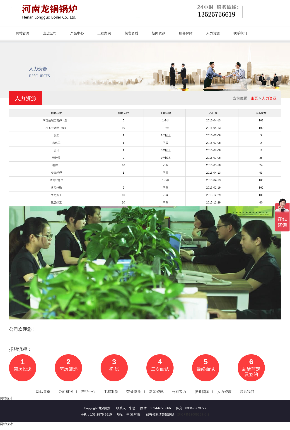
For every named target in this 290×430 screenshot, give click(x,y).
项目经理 (56, 172)
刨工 (56, 135)
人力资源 (213, 33)
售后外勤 (56, 187)
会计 (56, 150)
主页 (254, 98)
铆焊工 (56, 165)
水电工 (56, 142)
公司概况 (65, 392)
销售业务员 (56, 180)
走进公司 (50, 33)
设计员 (56, 157)
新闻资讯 (158, 33)
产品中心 (77, 33)
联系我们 (240, 33)
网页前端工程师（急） (56, 120)
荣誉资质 (131, 33)
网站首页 (22, 33)
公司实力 (179, 392)
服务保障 (186, 33)
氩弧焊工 (56, 202)
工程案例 (104, 33)
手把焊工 (56, 195)
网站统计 (6, 398)
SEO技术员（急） (57, 128)
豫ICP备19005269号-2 (193, 414)
